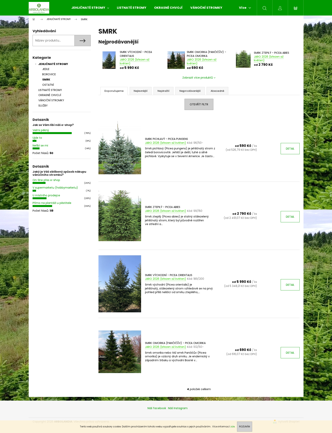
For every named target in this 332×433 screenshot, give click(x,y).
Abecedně (217, 91)
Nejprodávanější (190, 91)
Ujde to (37, 138)
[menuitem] (90, 8)
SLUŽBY (43, 105)
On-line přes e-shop (46, 180)
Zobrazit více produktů (197, 78)
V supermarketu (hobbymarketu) (55, 188)
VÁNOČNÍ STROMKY (51, 100)
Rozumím (244, 426)
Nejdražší (163, 91)
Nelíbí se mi (40, 145)
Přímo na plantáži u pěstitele (52, 203)
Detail (290, 149)
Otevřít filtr (199, 104)
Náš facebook (156, 408)
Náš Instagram (178, 408)
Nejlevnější (140, 91)
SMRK (46, 79)
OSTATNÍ (48, 85)
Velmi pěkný (41, 130)
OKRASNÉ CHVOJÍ (49, 95)
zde (232, 426)
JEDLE (45, 69)
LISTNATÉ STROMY (50, 90)
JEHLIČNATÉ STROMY (53, 64)
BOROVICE (49, 74)
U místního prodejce (46, 195)
